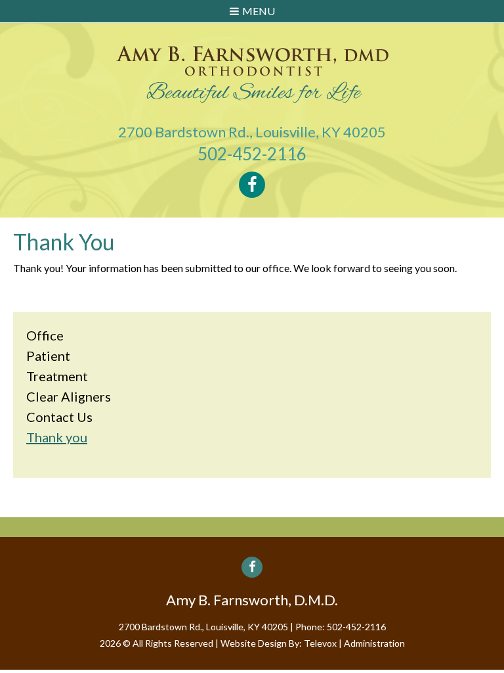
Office (45, 335)
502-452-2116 (252, 153)
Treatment (57, 376)
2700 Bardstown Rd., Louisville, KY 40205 (252, 132)
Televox (320, 643)
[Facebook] (252, 185)
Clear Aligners (68, 396)
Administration (374, 643)
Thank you (56, 437)
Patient (48, 355)
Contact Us (59, 417)
